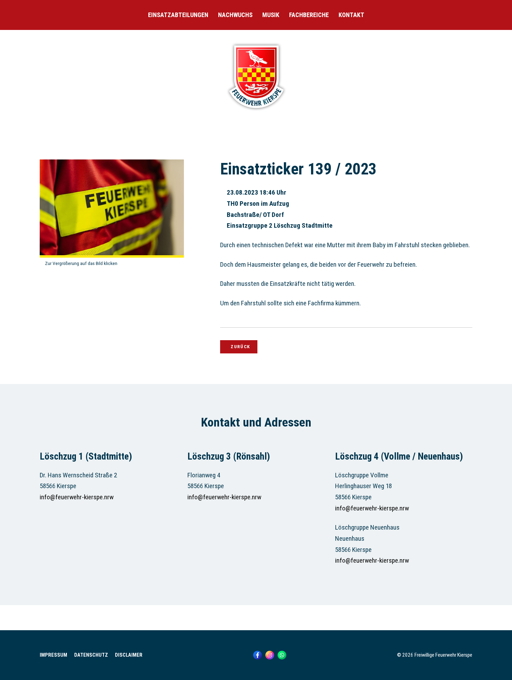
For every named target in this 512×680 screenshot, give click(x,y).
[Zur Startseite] (256, 111)
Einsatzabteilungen (178, 14)
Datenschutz (91, 655)
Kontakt (351, 14)
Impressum (53, 655)
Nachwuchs (235, 14)
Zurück (240, 346)
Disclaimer (128, 655)
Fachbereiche (309, 14)
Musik (270, 14)
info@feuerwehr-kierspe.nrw (77, 497)
